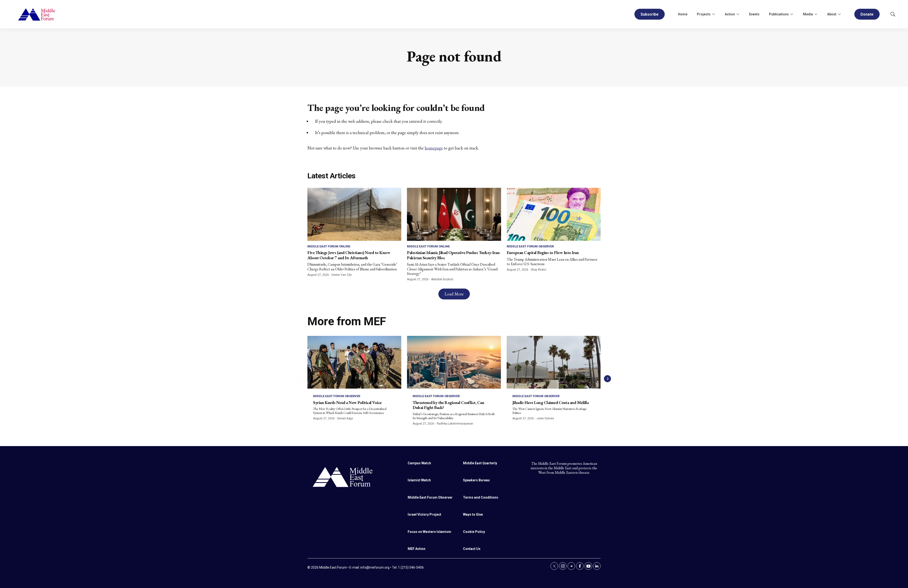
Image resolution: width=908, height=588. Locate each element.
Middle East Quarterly (480, 463)
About (831, 14)
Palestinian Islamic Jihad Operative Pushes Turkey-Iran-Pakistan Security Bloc (454, 255)
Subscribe (650, 14)
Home (682, 14)
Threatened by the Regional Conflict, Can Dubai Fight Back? (448, 405)
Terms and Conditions (480, 497)
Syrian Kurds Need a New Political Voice (347, 402)
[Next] (607, 378)
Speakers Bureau (476, 480)
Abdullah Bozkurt (442, 279)
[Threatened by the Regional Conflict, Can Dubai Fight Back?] (454, 362)
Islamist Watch (419, 480)
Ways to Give (473, 514)
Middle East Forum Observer (530, 246)
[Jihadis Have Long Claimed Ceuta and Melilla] (554, 362)
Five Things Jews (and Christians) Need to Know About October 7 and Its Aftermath (348, 255)
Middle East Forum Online (328, 246)
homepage (434, 148)
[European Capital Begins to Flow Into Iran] (554, 214)
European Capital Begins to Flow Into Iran (543, 252)
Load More (454, 294)
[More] (713, 14)
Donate (866, 14)
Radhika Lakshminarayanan (455, 423)
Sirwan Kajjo (345, 418)
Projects (704, 14)
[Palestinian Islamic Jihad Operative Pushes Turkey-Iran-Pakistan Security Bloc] (454, 214)
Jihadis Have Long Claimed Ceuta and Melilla (550, 402)
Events (754, 14)
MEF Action (416, 549)
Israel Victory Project (424, 514)
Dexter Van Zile (342, 274)
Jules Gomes (545, 418)
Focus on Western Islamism (429, 532)
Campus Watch (419, 463)
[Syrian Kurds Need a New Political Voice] (354, 362)
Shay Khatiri (538, 269)
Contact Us (471, 549)
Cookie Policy (474, 532)
